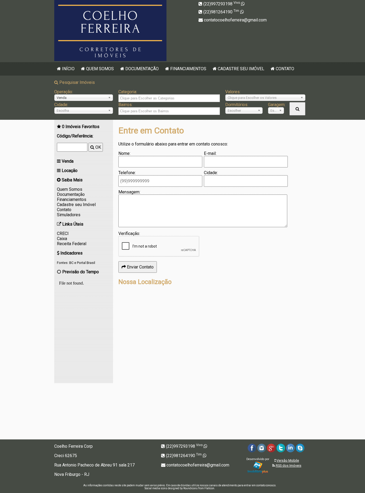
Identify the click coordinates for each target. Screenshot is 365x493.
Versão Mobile (288, 460)
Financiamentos (188, 68)
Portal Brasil (86, 263)
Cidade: (61, 104)
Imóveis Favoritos (80, 126)
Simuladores (68, 214)
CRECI (63, 233)
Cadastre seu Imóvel (241, 68)
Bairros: (125, 104)
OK (97, 147)
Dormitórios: (236, 104)
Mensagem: (129, 192)
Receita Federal (71, 243)
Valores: (232, 91)
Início (68, 68)
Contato (285, 68)
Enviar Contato (140, 267)
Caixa (62, 238)
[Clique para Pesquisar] (297, 108)
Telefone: (127, 172)
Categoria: (127, 91)
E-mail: (210, 153)
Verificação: (129, 233)
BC (71, 263)
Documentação (142, 68)
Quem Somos (100, 68)
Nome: (124, 153)
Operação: (63, 91)
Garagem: (276, 104)
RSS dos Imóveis (288, 466)
